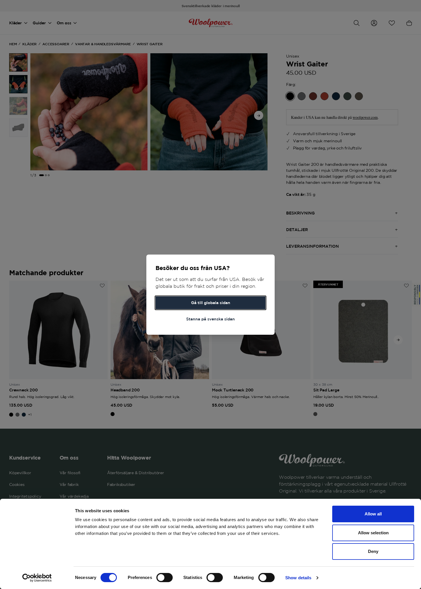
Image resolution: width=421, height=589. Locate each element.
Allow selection (373, 532)
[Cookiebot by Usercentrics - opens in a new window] (37, 578)
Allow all (373, 513)
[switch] (164, 577)
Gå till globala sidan (210, 302)
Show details (298, 577)
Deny (373, 551)
